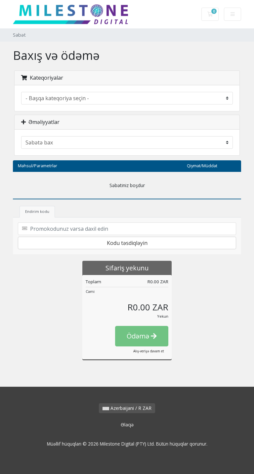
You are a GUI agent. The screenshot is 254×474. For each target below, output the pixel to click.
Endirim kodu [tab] (37, 211)
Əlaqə (127, 424)
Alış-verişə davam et (148, 351)
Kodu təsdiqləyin (127, 243)
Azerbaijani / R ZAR (130, 408)
